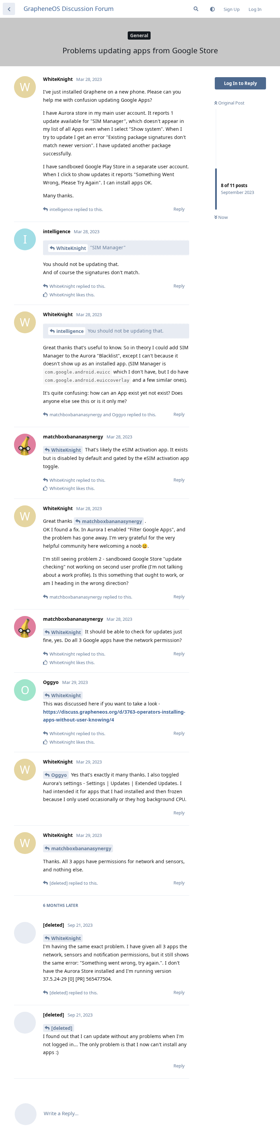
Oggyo (59, 775)
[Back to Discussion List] (9, 9)
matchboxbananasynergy (112, 521)
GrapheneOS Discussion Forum (69, 8)
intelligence (70, 331)
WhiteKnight (71, 248)
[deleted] (61, 1028)
